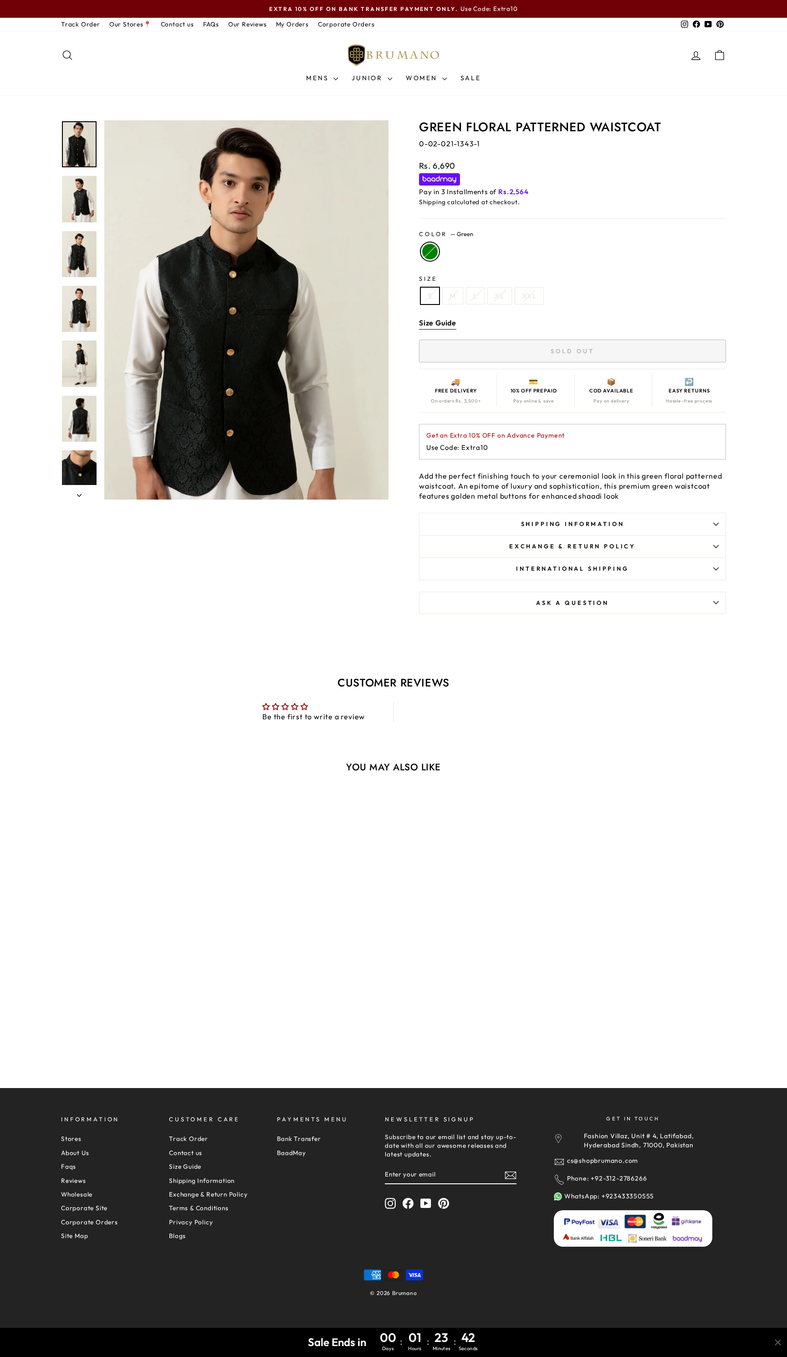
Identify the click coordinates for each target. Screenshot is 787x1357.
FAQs (211, 24)
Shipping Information (202, 1180)
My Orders (292, 24)
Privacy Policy (191, 1222)
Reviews (73, 1180)
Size (428, 278)
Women (423, 78)
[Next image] (210, 901)
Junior (368, 78)
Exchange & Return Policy (572, 546)
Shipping (432, 202)
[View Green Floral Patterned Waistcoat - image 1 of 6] (140, 901)
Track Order (80, 24)
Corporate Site (84, 1208)
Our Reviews (247, 24)
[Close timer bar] (778, 1342)
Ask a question (572, 602)
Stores (71, 1139)
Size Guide (185, 1166)
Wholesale (76, 1194)
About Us (75, 1153)
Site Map (74, 1236)
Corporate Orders (346, 24)
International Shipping (572, 568)
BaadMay (291, 1153)
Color (446, 233)
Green (430, 252)
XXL (529, 295)
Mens (318, 78)
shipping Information (572, 523)
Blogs (177, 1236)
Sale (470, 78)
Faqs (68, 1166)
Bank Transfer (299, 1139)
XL (500, 295)
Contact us (177, 24)
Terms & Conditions (198, 1208)
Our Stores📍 (130, 24)
